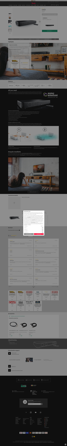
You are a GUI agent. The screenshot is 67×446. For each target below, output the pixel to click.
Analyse (25, 227)
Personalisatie (25, 230)
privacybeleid (25, 224)
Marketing (25, 229)
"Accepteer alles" (33, 219)
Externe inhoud (26, 232)
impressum (29, 224)
